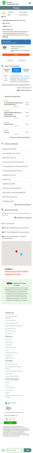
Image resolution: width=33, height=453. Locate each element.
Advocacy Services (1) (9, 157)
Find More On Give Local (23, 217)
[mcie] (16, 408)
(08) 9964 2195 (15, 48)
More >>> (16, 106)
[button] (21, 254)
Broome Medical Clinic (10, 104)
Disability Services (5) (9, 175)
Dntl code (6, 132)
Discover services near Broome (20, 137)
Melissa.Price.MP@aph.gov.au (18, 46)
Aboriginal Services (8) (9, 149)
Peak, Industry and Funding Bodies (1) (14, 192)
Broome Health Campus (10, 116)
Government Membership (11, 323)
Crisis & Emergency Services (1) (12, 171)
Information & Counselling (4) (11, 188)
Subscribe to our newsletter (10, 423)
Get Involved (22, 60)
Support (7, 350)
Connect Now (8, 345)
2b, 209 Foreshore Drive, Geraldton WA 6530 (20, 51)
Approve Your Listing (10, 347)
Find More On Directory (23, 204)
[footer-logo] (16, 403)
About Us (7, 382)
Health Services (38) (8, 184)
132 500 (7, 23)
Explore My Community (11, 352)
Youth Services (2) (8, 201)
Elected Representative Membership (14, 325)
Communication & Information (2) (13, 162)
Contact (16, 54)
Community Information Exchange (13, 371)
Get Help (10, 60)
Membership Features (10, 331)
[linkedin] (6, 419)
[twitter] (10, 419)
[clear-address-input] (21, 450)
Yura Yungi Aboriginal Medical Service (13, 102)
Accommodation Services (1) (11, 153)
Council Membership (10, 320)
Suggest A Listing (9, 357)
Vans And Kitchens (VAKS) (11, 376)
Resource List (8, 355)
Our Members (8, 333)
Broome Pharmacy (8, 124)
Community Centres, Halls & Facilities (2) (15, 166)
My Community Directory (11, 364)
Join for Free (8, 339)
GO (27, 450)
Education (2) (6, 179)
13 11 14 (9, 26)
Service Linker (8, 373)
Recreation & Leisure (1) (9, 197)
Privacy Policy (8, 390)
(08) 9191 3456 (21, 20)
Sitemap (7, 392)
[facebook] (13, 419)
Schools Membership (10, 328)
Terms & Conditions (10, 387)
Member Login (8, 342)
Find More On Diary (25, 90)
